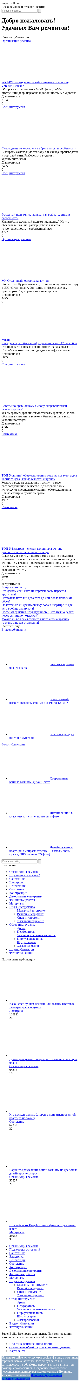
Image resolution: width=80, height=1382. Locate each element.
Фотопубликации (13, 744)
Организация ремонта (16, 40)
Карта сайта (17, 1350)
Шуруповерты (26, 942)
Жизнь (6, 339)
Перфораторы (26, 931)
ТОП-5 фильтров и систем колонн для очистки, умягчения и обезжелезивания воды (33, 550)
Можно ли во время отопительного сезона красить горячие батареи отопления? (35, 620)
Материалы (16, 903)
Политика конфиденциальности (30, 1343)
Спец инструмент (13, 107)
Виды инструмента (22, 907)
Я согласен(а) (40, 1375)
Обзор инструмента (22, 924)
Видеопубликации (14, 629)
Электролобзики (28, 945)
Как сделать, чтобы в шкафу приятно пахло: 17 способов (39, 343)
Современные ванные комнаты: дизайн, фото (38, 780)
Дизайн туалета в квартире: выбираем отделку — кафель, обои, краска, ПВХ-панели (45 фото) (41, 851)
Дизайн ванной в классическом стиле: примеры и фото (41, 814)
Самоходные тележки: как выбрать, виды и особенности (39, 148)
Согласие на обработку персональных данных (39, 1347)
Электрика (16, 882)
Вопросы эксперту (14, 587)
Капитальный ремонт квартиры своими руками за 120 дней (39, 701)
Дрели (21, 928)
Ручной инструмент (30, 914)
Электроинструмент (30, 921)
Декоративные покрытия (25, 896)
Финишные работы (22, 900)
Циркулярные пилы (30, 938)
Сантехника (9, 434)
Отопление (16, 889)
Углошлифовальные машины (36, 935)
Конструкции (18, 893)
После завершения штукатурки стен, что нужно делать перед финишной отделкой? (38, 613)
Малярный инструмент (32, 910)
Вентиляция (17, 885)
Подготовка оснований (24, 875)
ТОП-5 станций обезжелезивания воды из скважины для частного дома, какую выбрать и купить (39, 477)
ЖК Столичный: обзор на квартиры (25, 280)
